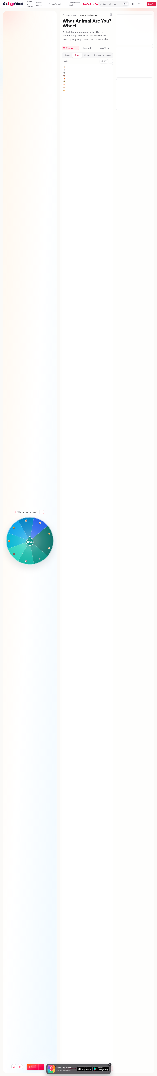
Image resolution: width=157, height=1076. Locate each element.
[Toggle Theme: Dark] (139, 4)
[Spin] (30, 541)
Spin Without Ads (90, 4)
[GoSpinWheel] (13, 4)
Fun (74, 15)
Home (67, 15)
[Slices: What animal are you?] (77, 48)
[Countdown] (20, 1066)
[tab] (68, 48)
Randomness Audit (74, 3)
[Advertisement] (134, 30)
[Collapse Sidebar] (111, 14)
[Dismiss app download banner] (109, 1064)
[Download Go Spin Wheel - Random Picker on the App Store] (84, 1069)
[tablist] (87, 48)
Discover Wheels (39, 3)
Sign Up (151, 4)
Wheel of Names (30, 4)
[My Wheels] (133, 3)
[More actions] (111, 61)
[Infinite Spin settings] (41, 1067)
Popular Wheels (55, 4)
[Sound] (13, 1066)
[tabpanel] (87, 558)
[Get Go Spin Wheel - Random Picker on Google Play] (101, 1069)
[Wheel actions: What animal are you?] (41, 512)
